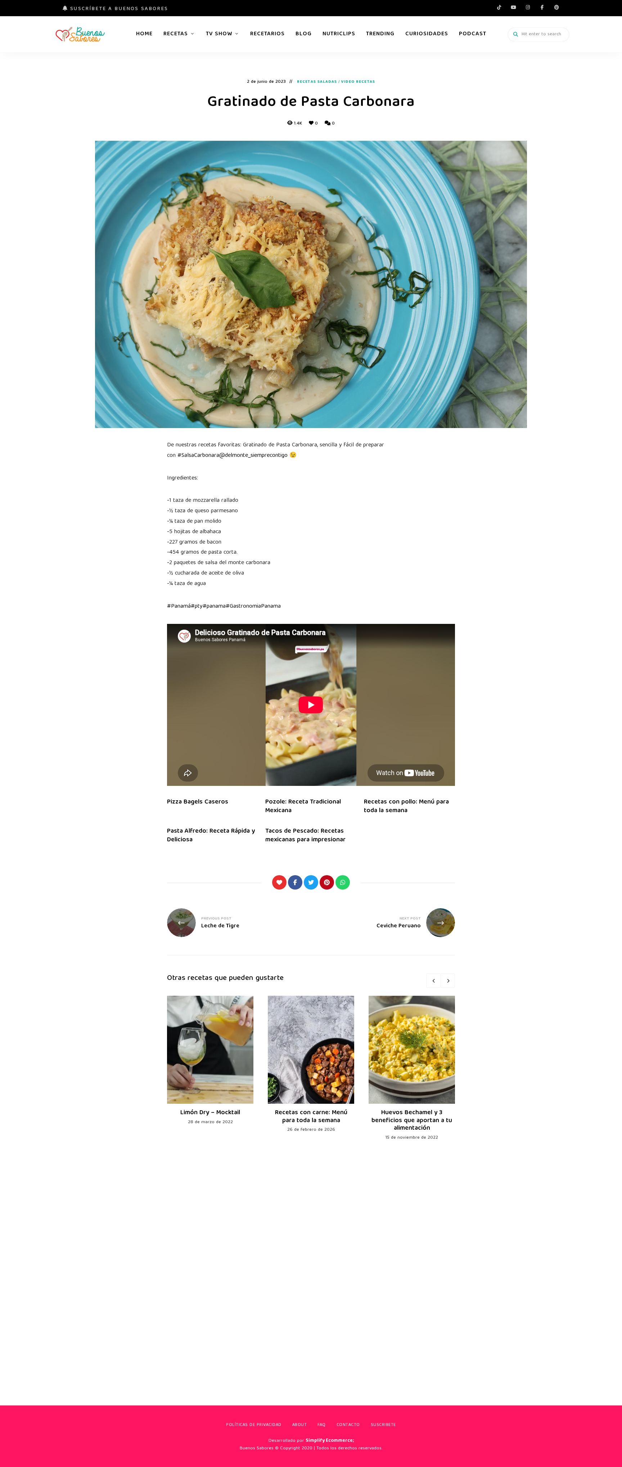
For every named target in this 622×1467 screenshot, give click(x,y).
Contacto (348, 1425)
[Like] (279, 882)
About (299, 1425)
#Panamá (179, 607)
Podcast (472, 34)
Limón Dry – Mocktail (210, 1113)
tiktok (499, 7)
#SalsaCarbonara (198, 456)
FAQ (321, 1425)
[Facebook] (295, 882)
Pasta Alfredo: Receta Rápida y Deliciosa (211, 835)
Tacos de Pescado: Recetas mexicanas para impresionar (305, 835)
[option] (210, 1061)
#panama (214, 607)
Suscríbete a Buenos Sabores (118, 9)
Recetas (175, 34)
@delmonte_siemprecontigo (253, 456)
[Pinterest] (327, 882)
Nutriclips (339, 34)
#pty (197, 607)
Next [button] (448, 980)
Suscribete (383, 1425)
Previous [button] (433, 980)
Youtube (513, 7)
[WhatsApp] (342, 882)
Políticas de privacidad (253, 1425)
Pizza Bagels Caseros (197, 802)
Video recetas (358, 82)
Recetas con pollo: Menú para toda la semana (406, 806)
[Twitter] (311, 882)
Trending (380, 34)
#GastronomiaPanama (253, 607)
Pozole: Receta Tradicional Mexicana (303, 806)
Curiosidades (426, 34)
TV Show (219, 34)
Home (144, 34)
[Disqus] (311, 1262)
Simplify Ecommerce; (330, 1441)
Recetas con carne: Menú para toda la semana (311, 1116)
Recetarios (267, 34)
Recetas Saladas (317, 82)
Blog (304, 34)
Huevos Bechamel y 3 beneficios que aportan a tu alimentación (411, 1120)
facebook (542, 7)
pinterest (556, 7)
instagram (527, 7)
